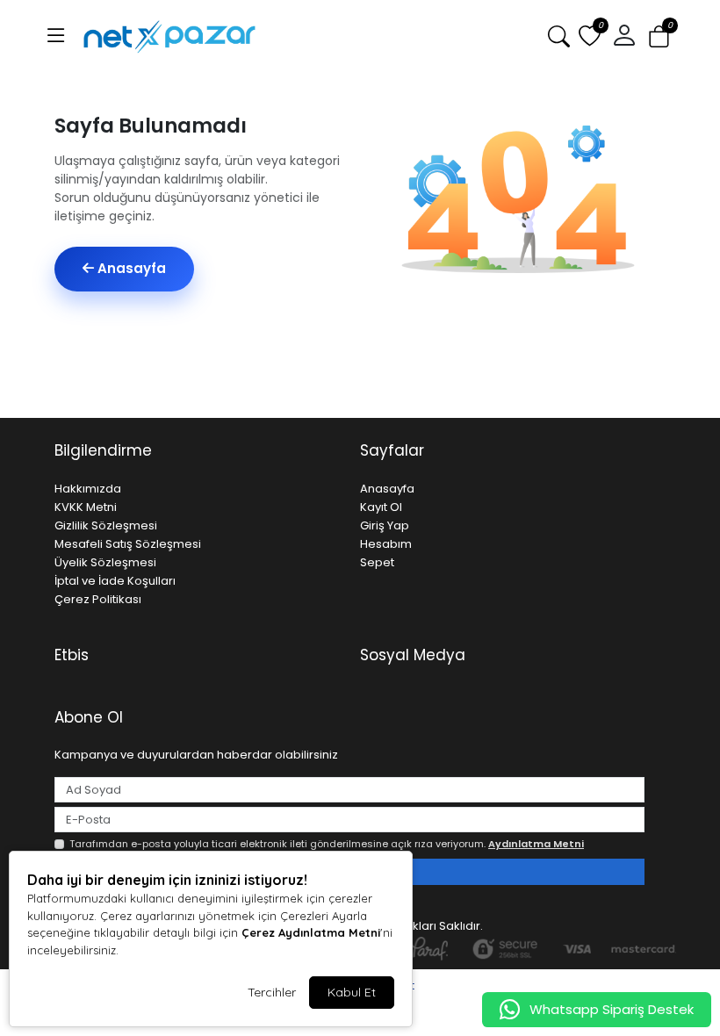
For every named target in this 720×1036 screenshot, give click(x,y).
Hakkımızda (87, 488)
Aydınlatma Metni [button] (536, 844)
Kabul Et (352, 992)
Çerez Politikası (97, 599)
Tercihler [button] (272, 992)
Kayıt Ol (381, 507)
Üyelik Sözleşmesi (105, 562)
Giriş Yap (384, 525)
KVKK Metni (85, 507)
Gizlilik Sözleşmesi (105, 525)
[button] (56, 36)
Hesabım (386, 544)
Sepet (377, 562)
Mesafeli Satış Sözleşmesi (127, 544)
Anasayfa (130, 268)
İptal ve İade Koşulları (115, 580)
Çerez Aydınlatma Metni (310, 932)
